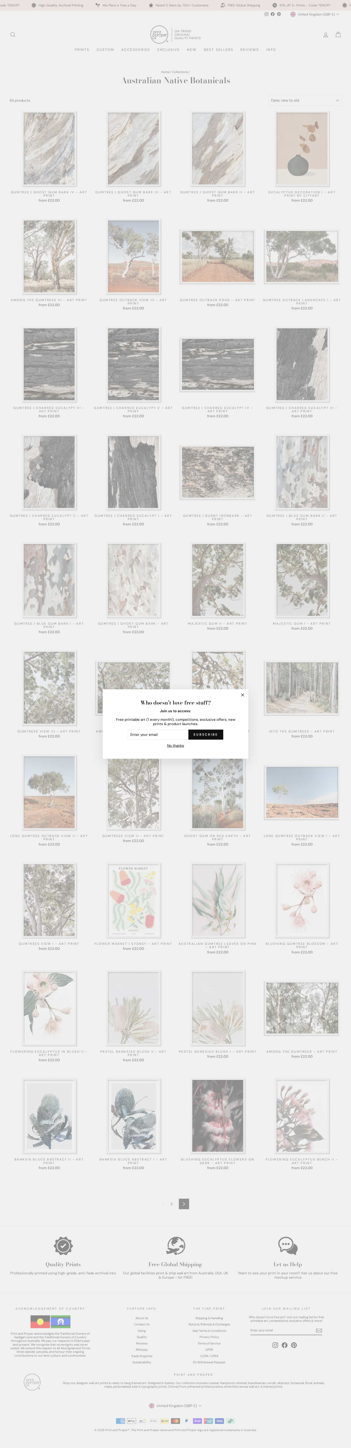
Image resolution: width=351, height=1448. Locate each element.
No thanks (175, 745)
